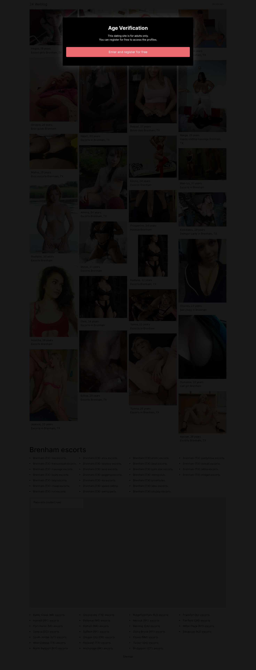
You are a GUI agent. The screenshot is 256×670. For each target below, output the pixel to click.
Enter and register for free (128, 52)
